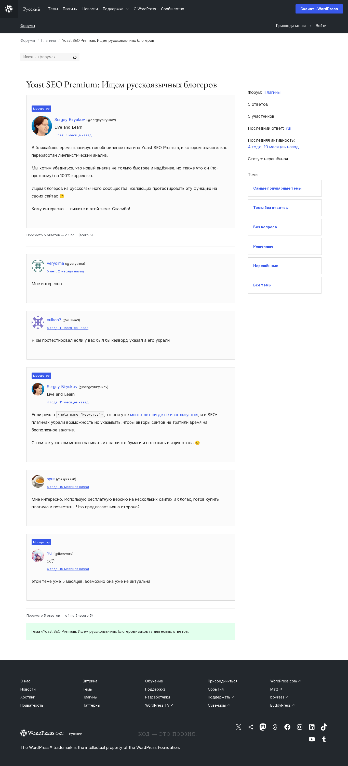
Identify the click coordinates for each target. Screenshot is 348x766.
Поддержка (155, 689)
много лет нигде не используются (164, 414)
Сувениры (219, 705)
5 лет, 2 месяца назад (65, 271)
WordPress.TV (159, 705)
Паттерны (91, 705)
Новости (28, 689)
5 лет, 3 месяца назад (73, 135)
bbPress (279, 697)
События (216, 689)
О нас (25, 681)
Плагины (48, 40)
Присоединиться (222, 681)
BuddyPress (282, 705)
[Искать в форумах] (74, 57)
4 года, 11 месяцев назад (67, 328)
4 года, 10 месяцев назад (68, 487)
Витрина (90, 681)
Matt (276, 689)
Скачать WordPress (319, 9)
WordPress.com (285, 681)
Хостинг (27, 697)
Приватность (31, 705)
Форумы (27, 25)
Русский (75, 734)
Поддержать (221, 697)
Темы (87, 689)
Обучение (154, 681)
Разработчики (157, 697)
